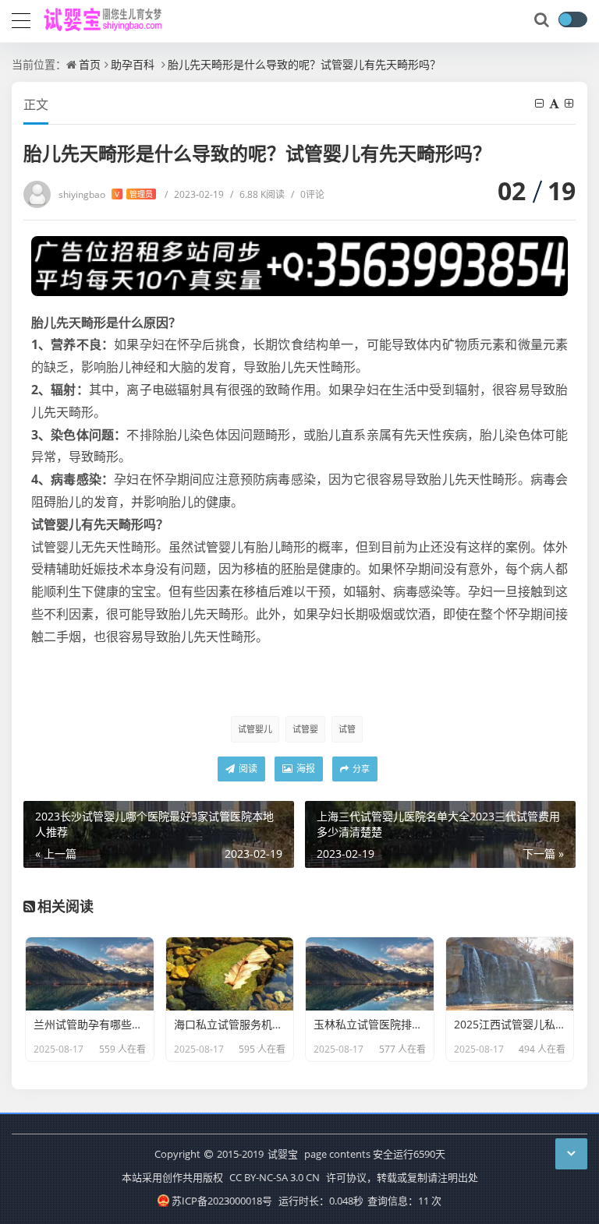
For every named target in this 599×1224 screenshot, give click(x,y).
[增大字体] (570, 103)
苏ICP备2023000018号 (222, 1201)
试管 (347, 729)
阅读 (246, 768)
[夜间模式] (572, 19)
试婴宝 (283, 1154)
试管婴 (305, 729)
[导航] (21, 18)
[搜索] (543, 20)
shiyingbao (105, 194)
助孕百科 (132, 64)
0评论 (307, 194)
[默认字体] (555, 103)
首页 (90, 64)
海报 (304, 768)
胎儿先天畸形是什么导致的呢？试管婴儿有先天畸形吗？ (304, 64)
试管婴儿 (255, 729)
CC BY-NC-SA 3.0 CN (274, 1177)
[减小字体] (540, 103)
